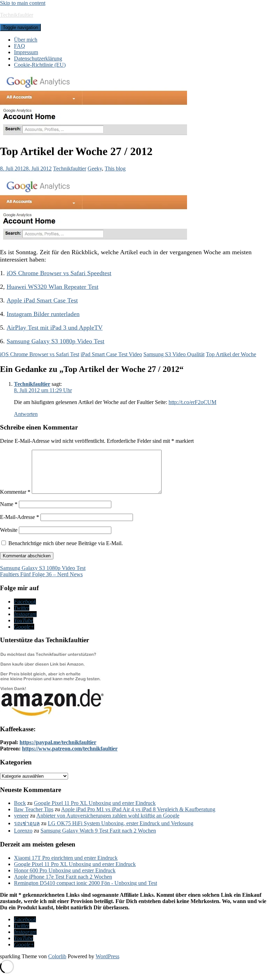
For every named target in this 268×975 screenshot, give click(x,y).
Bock (20, 803)
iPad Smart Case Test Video (111, 354)
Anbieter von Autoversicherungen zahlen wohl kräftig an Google (107, 816)
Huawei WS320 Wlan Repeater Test (52, 286)
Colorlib (57, 956)
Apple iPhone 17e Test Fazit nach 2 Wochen (63, 877)
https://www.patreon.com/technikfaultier (70, 749)
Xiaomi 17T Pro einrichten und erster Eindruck (66, 858)
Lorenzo (23, 831)
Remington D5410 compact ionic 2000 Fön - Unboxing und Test (85, 883)
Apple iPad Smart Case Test (42, 300)
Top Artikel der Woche (231, 354)
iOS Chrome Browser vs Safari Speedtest (59, 273)
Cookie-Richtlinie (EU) (40, 65)
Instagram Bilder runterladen (43, 313)
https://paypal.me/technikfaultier (58, 742)
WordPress (107, 956)
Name (8, 504)
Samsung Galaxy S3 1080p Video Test (55, 341)
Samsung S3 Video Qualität (173, 354)
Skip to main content (22, 3)
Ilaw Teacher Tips (33, 809)
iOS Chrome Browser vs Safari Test (39, 354)
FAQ (19, 46)
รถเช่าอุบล (27, 823)
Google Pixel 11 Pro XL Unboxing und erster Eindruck (95, 803)
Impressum (26, 52)
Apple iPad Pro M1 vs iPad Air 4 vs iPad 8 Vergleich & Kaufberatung (138, 809)
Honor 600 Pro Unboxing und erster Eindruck (65, 870)
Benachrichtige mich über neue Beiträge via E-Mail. (65, 543)
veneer (21, 816)
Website (8, 530)
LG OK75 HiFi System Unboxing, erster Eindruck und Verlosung (120, 823)
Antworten (26, 414)
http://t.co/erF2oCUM (192, 402)
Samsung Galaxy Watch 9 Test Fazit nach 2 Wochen (98, 831)
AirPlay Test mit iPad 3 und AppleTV (55, 327)
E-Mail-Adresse (19, 517)
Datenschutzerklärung (38, 58)
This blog (115, 168)
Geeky (95, 168)
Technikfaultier (16, 15)
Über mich (25, 40)
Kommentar (15, 492)
